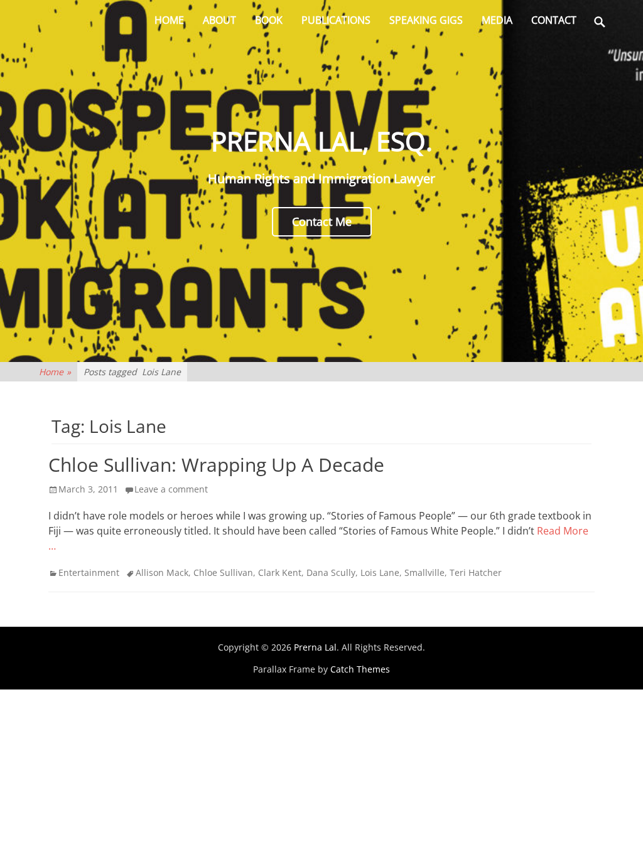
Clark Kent (279, 572)
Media (497, 20)
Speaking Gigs (426, 20)
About (219, 20)
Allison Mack (162, 572)
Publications (335, 20)
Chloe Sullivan (223, 572)
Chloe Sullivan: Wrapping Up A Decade (216, 464)
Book (269, 20)
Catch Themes (360, 669)
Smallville (424, 572)
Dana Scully (330, 572)
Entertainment (88, 572)
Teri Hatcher (476, 572)
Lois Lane (379, 572)
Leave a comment (171, 489)
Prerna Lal (315, 647)
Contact (553, 20)
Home (169, 20)
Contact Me (322, 221)
